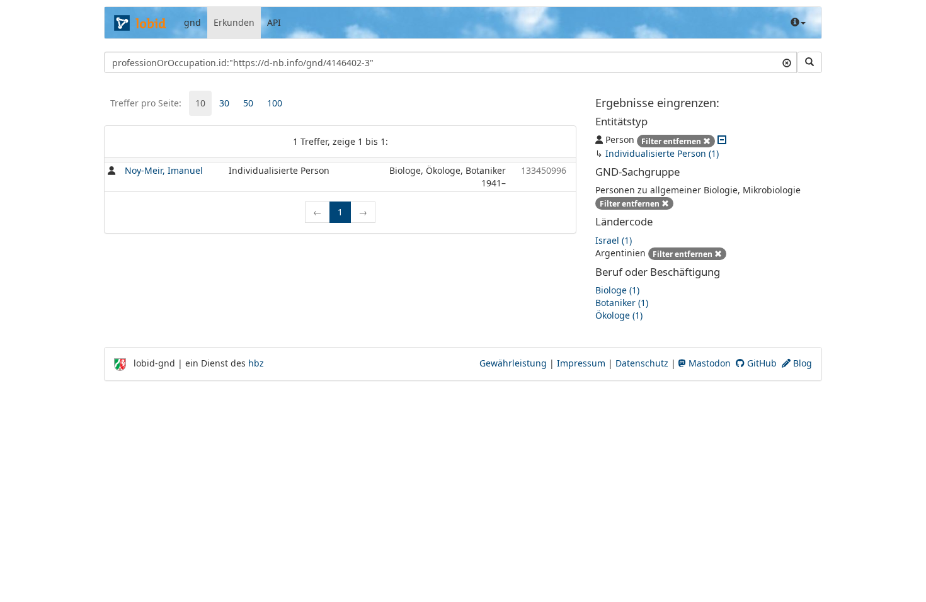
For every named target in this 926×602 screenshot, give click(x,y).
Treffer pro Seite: (145, 103)
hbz (256, 363)
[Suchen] (809, 62)
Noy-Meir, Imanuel (164, 170)
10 (200, 103)
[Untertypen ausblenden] (721, 139)
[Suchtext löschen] (787, 62)
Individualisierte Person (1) (662, 153)
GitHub (761, 363)
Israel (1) (613, 240)
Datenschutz (641, 363)
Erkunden (234, 22)
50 (248, 103)
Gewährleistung (513, 363)
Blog (801, 363)
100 (274, 103)
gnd (192, 22)
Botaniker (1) (621, 303)
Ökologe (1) (619, 315)
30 (224, 103)
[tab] (200, 103)
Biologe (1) (617, 290)
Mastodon (708, 363)
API (274, 22)
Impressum (581, 363)
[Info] (798, 22)
